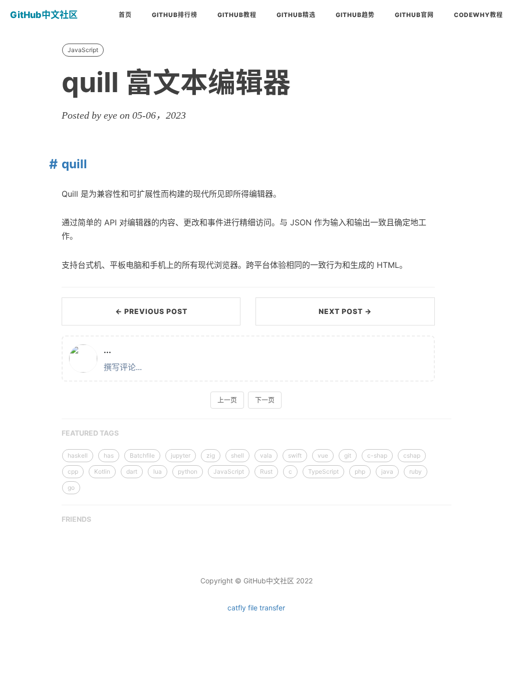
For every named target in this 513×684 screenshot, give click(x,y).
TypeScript (323, 471)
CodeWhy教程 (478, 15)
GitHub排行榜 (174, 15)
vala (266, 455)
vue (323, 455)
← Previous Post (151, 311)
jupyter (180, 455)
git (347, 455)
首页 (125, 15)
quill (74, 164)
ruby (415, 471)
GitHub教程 (236, 15)
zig (210, 455)
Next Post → (345, 311)
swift (295, 455)
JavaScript (83, 50)
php (360, 471)
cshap (411, 455)
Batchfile (142, 455)
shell (237, 455)
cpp (73, 471)
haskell (78, 455)
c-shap (377, 455)
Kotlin (102, 471)
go (71, 487)
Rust (266, 471)
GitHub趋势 (355, 15)
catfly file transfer (256, 607)
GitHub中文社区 (44, 15)
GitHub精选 (296, 15)
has (109, 455)
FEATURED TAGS (90, 433)
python (187, 471)
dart (131, 471)
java (387, 471)
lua (157, 471)
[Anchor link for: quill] (51, 163)
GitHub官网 (414, 15)
